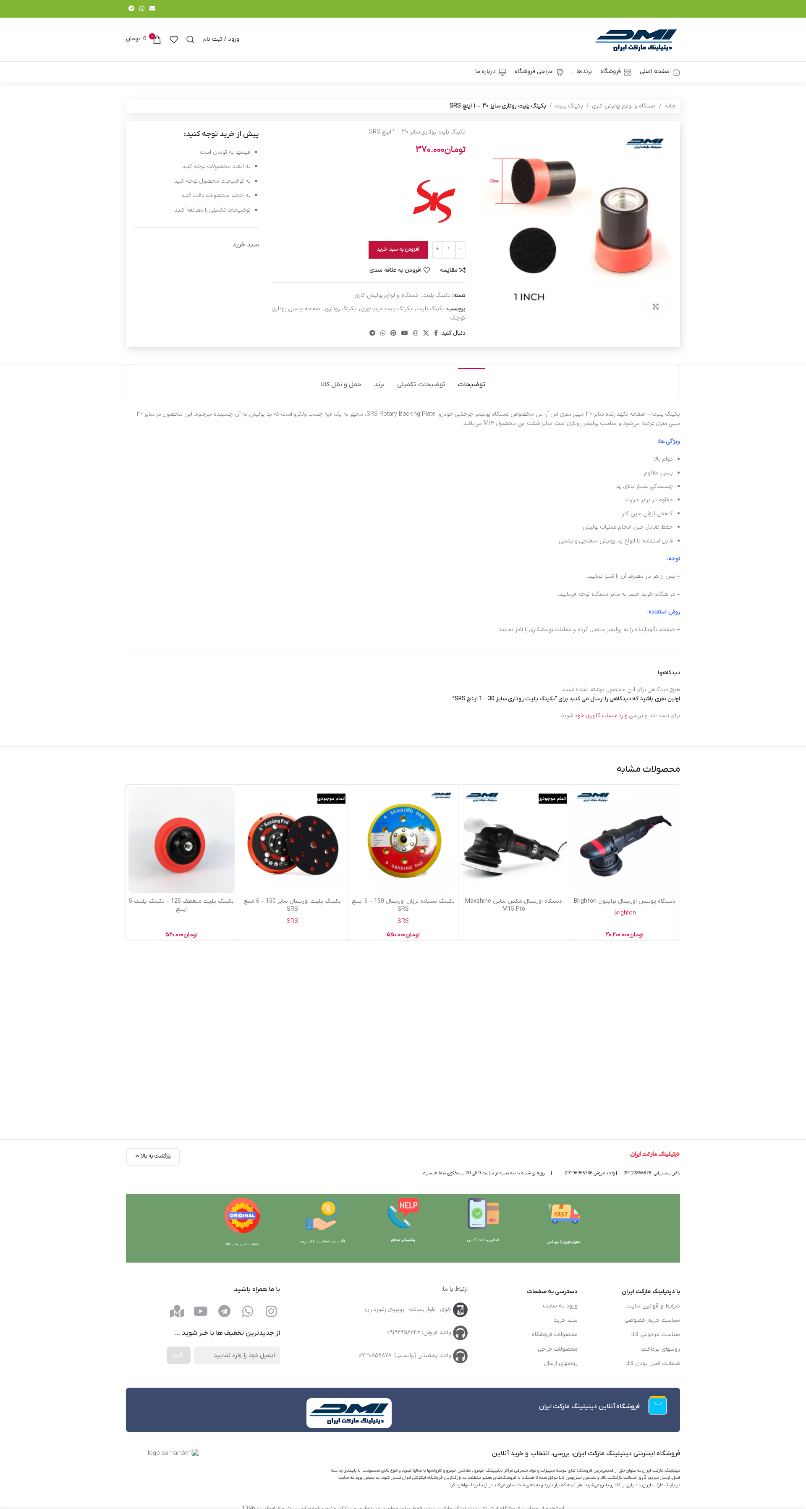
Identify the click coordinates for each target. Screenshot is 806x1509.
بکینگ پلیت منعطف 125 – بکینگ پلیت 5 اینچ (181, 905)
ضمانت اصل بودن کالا (653, 1364)
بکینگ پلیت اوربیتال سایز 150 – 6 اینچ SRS (292, 905)
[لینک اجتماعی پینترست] (393, 333)
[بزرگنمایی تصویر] (655, 306)
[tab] (471, 380)
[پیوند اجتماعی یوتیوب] (405, 333)
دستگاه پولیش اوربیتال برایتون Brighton (624, 901)
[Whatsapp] (247, 1311)
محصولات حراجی (558, 1349)
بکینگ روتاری (340, 308)
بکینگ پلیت (569, 106)
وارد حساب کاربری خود (601, 715)
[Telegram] (224, 1311)
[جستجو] (190, 39)
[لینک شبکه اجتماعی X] (426, 333)
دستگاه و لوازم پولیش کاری (624, 106)
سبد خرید (566, 1320)
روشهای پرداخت (660, 1349)
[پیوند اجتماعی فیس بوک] (436, 333)
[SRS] (434, 201)
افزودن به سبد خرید (398, 249)
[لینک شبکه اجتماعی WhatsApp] (142, 9)
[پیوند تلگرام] (131, 9)
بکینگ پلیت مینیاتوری (386, 308)
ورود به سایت (560, 1306)
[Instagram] (271, 1311)
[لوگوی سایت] (636, 39)
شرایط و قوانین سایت (653, 1306)
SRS (403, 921)
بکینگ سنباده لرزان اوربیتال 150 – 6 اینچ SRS (403, 905)
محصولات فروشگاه (555, 1335)
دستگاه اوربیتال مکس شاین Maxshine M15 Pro (513, 905)
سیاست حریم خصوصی (652, 1320)
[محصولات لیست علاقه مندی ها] (173, 39)
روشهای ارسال (561, 1364)
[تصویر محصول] (624, 840)
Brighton (624, 913)
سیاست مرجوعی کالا (655, 1335)
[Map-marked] (177, 1311)
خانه (670, 106)
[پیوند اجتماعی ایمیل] (152, 9)
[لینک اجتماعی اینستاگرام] (416, 333)
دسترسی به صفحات (552, 1292)
